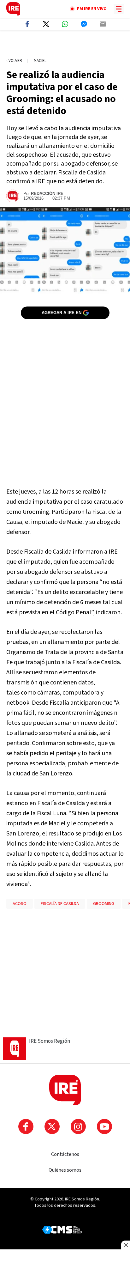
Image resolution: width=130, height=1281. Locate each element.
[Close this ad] (125, 1245)
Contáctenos (65, 1154)
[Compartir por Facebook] (27, 24)
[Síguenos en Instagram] (78, 1126)
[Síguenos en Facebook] (25, 1126)
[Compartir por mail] (103, 24)
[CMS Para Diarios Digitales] (62, 1230)
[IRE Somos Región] (13, 8)
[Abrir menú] (119, 9)
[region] (65, 44)
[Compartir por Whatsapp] (65, 24)
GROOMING (103, 904)
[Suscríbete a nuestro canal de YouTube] (104, 1126)
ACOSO (20, 904)
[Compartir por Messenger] (84, 24)
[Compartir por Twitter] (46, 24)
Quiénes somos (65, 1170)
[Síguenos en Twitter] (52, 1126)
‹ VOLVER (14, 61)
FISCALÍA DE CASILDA (60, 904)
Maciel (40, 61)
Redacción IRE (47, 193)
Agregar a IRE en (61, 312)
